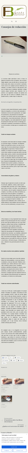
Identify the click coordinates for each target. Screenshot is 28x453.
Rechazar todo (20, 450)
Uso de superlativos (17, 385)
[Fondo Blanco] (14, 12)
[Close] (26, 434)
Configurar (6, 450)
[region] (14, 443)
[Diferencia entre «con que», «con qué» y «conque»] (6, 381)
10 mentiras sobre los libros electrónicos (13, 420)
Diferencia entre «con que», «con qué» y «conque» (5, 387)
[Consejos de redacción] (14, 44)
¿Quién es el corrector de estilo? (13, 426)
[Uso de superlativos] (18, 381)
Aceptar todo (14, 447)
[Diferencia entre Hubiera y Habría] (6, 399)
